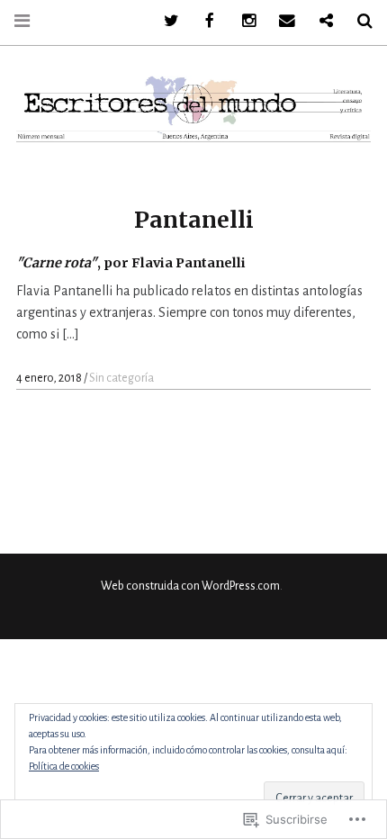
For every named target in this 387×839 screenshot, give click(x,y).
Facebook (203, 21)
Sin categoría (121, 378)
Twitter (165, 21)
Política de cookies (64, 766)
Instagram (242, 21)
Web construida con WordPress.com (190, 586)
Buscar (358, 21)
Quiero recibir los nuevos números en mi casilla (281, 21)
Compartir (320, 21)
